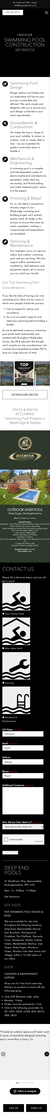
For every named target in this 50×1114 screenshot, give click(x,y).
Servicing (9, 682)
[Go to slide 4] (23, 1082)
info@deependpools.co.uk (25, 5)
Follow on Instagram (27, 1091)
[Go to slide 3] (21, 1082)
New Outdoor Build (14, 613)
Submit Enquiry (10, 852)
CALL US (13, 1108)
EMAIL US (36, 1108)
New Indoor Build (13, 648)
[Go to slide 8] (30, 1082)
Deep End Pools (12, 12)
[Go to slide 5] (25, 1082)
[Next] (46, 1054)
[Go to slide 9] (32, 1082)
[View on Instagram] (25, 1054)
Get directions (12, 896)
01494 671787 (23, 3)
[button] (4, 496)
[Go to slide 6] (27, 1082)
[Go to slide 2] (19, 1082)
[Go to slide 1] (17, 1083)
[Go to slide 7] (28, 1082)
